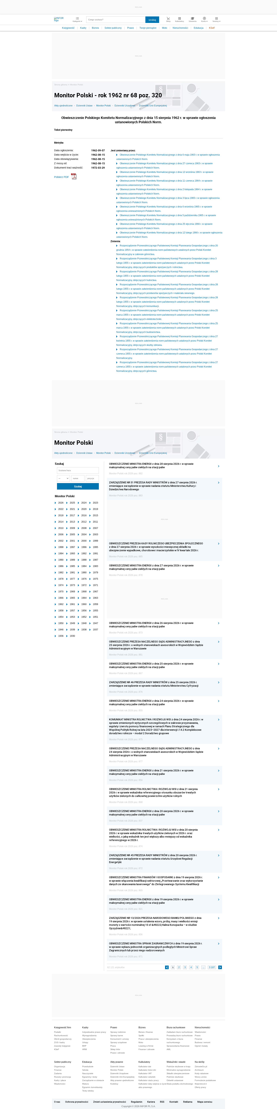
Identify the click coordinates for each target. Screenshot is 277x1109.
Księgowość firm (62, 1027)
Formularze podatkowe (205, 1080)
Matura (85, 1084)
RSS (162, 1101)
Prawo (130, 28)
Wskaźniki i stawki (176, 1062)
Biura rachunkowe (176, 1027)
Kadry (83, 28)
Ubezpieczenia (89, 1039)
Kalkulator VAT (145, 1073)
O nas (57, 1101)
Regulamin (136, 1101)
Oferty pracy (200, 1087)
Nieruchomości (180, 28)
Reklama (187, 1101)
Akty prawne (116, 1062)
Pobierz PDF (61, 177)
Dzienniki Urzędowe (125, 105)
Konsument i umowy (119, 1039)
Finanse (198, 1039)
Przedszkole (87, 1066)
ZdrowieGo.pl (201, 1066)
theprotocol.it (201, 1084)
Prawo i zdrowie (117, 1053)
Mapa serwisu (204, 1101)
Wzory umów (201, 1077)
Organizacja (59, 1066)
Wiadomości (200, 1032)
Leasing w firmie (145, 1046)
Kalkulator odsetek (146, 1077)
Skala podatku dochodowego (180, 1084)
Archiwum (199, 1070)
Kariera (151, 1101)
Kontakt (174, 1101)
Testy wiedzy (88, 1091)
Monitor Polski (76, 84)
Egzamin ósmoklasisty (92, 1087)
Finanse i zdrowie (146, 1049)
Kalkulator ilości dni (147, 1070)
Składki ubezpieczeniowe (178, 1073)
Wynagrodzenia (89, 1035)
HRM (84, 1049)
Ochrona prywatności (76, 1101)
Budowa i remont (202, 1042)
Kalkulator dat (144, 1066)
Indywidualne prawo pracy (94, 1032)
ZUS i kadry (59, 1042)
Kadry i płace (60, 1080)
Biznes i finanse (145, 1032)
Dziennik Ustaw (84, 105)
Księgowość (68, 28)
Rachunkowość (61, 1035)
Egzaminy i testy (89, 1077)
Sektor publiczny (113, 28)
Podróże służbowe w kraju (178, 1066)
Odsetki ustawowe (175, 1080)
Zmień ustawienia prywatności (109, 1101)
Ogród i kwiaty (201, 1046)
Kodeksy (114, 1084)
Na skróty (199, 1062)
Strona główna (60, 84)
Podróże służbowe (175, 1077)
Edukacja (198, 28)
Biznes (95, 28)
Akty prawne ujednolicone (122, 1080)
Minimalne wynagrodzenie (178, 1070)
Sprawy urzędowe (118, 1042)
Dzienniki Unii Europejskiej (153, 105)
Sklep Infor (115, 1049)
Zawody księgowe (62, 1046)
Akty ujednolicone (63, 105)
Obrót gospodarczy (63, 1039)
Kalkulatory (144, 1062)
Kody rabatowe (201, 1073)
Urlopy (85, 1042)
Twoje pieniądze (148, 28)
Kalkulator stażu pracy (148, 1080)
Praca (113, 1046)
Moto (164, 28)
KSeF (212, 28)
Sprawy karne (116, 1035)
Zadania (58, 1073)
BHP (84, 1046)
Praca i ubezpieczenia (148, 1039)
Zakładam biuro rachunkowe (180, 1032)
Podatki (57, 1032)
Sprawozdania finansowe (178, 1046)
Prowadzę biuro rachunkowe (180, 1035)
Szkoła (85, 1070)
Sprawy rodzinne (118, 1032)
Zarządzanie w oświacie (93, 1080)
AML (169, 1049)
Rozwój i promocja (62, 1077)
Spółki (141, 1035)
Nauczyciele (87, 1073)
